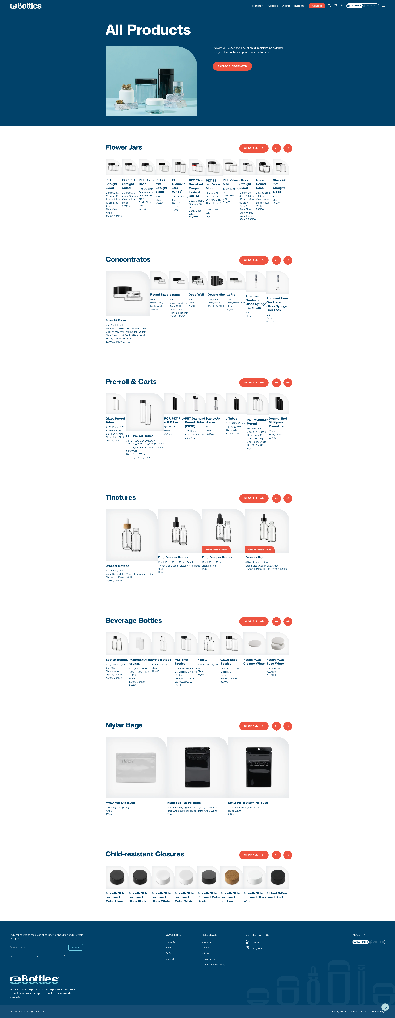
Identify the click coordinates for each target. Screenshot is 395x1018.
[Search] (329, 6)
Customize (207, 941)
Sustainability (208, 959)
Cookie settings (377, 1011)
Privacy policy (339, 1011)
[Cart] (336, 6)
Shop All (251, 148)
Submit (76, 947)
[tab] (371, 6)
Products (256, 5)
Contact (317, 5)
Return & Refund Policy (213, 964)
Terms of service (357, 1011)
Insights (299, 5)
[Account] (342, 6)
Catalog (273, 5)
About (286, 5)
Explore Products (232, 66)
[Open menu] (383, 6)
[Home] (26, 6)
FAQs (168, 953)
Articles (205, 953)
